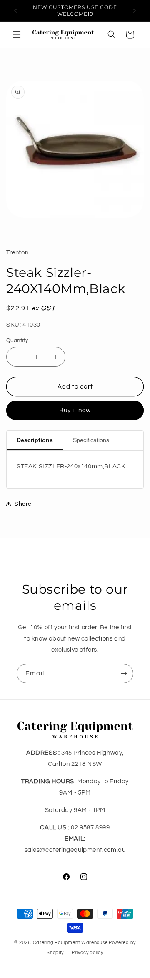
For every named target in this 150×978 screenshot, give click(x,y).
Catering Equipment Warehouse (70, 942)
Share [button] (23, 504)
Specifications (91, 440)
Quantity (17, 340)
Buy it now (75, 410)
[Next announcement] (134, 11)
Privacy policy (87, 952)
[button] (17, 34)
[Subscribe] (124, 673)
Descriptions (35, 440)
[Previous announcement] (15, 11)
